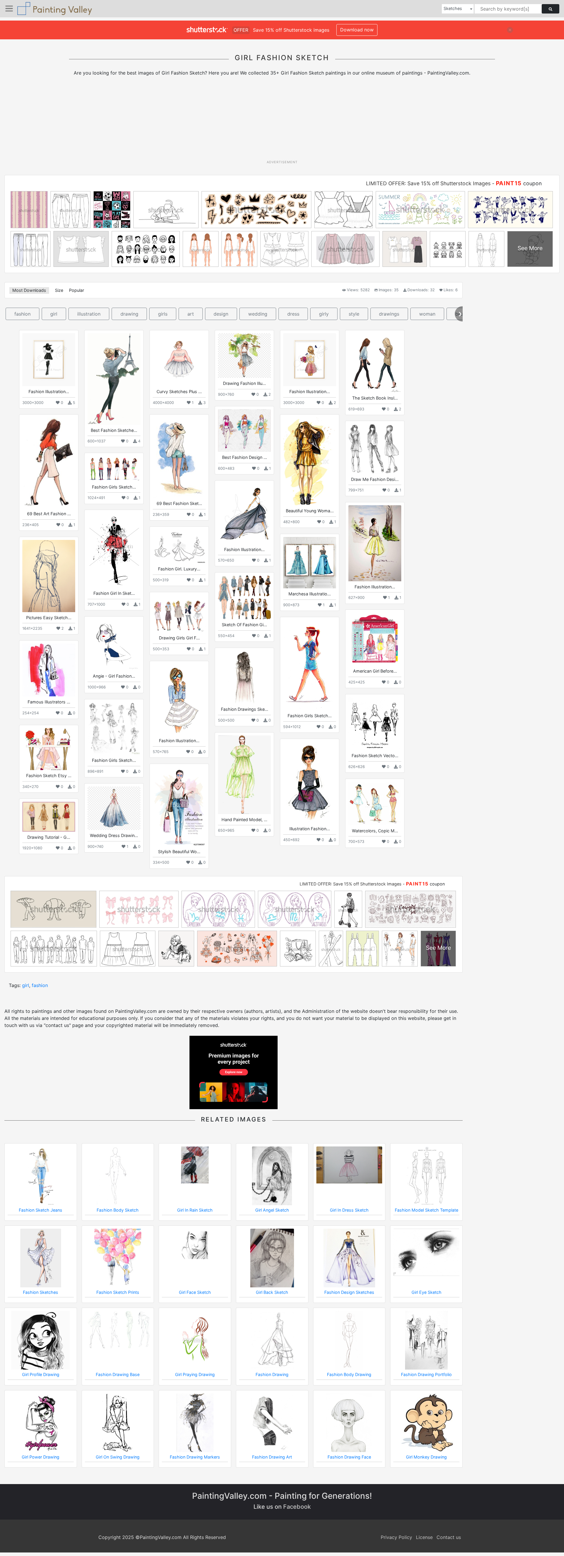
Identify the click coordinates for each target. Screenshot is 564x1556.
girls (162, 314)
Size (59, 290)
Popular (76, 290)
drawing (129, 314)
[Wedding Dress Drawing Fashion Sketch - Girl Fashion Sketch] (114, 808)
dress (293, 314)
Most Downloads (29, 290)
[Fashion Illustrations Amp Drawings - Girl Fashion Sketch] (374, 543)
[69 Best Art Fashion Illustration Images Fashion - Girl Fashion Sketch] (48, 462)
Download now (357, 30)
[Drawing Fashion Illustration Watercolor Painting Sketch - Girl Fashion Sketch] (244, 355)
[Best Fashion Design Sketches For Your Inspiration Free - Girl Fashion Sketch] (244, 430)
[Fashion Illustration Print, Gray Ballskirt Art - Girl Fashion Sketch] (244, 514)
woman (427, 314)
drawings (389, 314)
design (221, 314)
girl (53, 314)
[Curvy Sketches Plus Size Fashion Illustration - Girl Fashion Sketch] (179, 359)
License (424, 1537)
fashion (22, 314)
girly (324, 314)
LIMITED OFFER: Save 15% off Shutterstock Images (428, 183)
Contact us (449, 1537)
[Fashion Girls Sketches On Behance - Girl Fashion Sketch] (309, 665)
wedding (257, 314)
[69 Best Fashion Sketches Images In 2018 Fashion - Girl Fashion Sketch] (179, 457)
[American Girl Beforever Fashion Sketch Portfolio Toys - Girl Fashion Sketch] (374, 639)
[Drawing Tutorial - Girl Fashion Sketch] (48, 816)
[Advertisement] (282, 120)
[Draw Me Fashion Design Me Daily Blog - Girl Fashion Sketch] (374, 449)
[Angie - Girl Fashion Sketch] (114, 645)
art (190, 314)
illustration (88, 314)
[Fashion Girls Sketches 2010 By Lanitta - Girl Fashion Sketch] (114, 728)
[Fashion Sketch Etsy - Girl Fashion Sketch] (48, 749)
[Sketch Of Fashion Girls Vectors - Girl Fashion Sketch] (244, 597)
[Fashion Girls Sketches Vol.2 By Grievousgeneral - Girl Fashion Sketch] (114, 468)
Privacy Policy (396, 1537)
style (354, 314)
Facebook (297, 1506)
